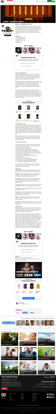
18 (17, 407)
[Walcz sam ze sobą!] (46, 339)
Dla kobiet (22, 394)
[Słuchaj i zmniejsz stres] (46, 368)
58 (52, 407)
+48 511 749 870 (51, 384)
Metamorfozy (15, 1)
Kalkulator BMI (34, 394)
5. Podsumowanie (18, 42)
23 (21, 407)
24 (22, 407)
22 (20, 407)
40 (36, 407)
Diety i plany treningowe (12, 393)
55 (49, 407)
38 (34, 407)
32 (29, 407)
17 (16, 407)
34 (31, 407)
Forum (33, 401)
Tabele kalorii (34, 398)
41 (37, 407)
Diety (10, 397)
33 (30, 407)
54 (48, 407)
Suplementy (11, 398)
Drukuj (32, 312)
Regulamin (23, 405)
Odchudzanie (23, 397)
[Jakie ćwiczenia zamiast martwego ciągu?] (28, 353)
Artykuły (19, 1)
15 (14, 407)
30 (27, 407)
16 (15, 407)
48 (43, 407)
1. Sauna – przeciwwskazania (20, 37)
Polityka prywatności (36, 405)
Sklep (10, 394)
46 (41, 407)
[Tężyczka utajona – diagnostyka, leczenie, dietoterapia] (28, 368)
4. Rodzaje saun (18, 41)
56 (50, 407)
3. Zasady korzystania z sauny (20, 40)
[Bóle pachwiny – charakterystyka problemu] (9, 368)
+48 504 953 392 (42, 384)
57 (51, 407)
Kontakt (27, 405)
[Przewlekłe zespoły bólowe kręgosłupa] (9, 353)
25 (23, 407)
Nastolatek (22, 398)
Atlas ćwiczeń (23, 1)
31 (28, 407)
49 (44, 407)
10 (10, 407)
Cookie (31, 405)
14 (13, 407)
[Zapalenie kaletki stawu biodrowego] (46, 353)
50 (45, 407)
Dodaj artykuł (19, 405)
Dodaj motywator (34, 397)
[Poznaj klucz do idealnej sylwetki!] (9, 339)
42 (38, 407)
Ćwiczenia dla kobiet (35, 393)
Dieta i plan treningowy (9, 1)
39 (35, 407)
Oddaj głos (25, 312)
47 (42, 407)
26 (24, 407)
